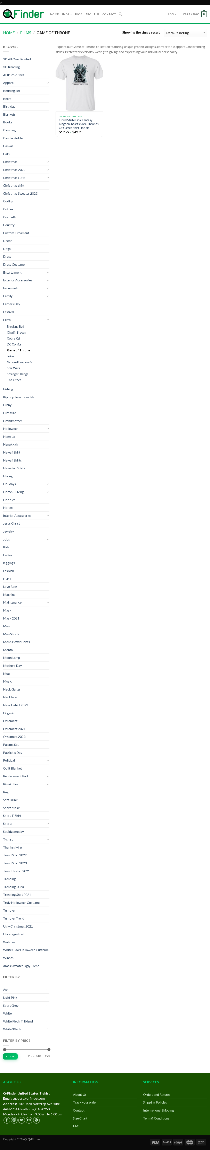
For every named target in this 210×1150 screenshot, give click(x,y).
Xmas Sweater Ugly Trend (21, 966)
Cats (6, 154)
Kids (6, 547)
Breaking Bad (15, 326)
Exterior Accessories (17, 280)
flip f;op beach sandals (18, 397)
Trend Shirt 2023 (15, 863)
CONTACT (109, 14)
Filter (10, 1056)
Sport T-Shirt (12, 815)
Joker (10, 356)
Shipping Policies (155, 1102)
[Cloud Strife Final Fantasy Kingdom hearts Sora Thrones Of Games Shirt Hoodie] (79, 83)
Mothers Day (12, 665)
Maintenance (12, 602)
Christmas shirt (13, 185)
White (7, 1013)
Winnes (8, 958)
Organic (9, 713)
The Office (14, 380)
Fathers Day (11, 304)
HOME (54, 14)
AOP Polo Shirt (13, 75)
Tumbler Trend (13, 918)
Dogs (7, 249)
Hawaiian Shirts (14, 468)
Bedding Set (11, 91)
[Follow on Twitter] (21, 1120)
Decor (7, 241)
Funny (7, 405)
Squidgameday (13, 831)
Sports (7, 823)
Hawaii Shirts (12, 460)
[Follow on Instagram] (14, 1120)
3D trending (11, 67)
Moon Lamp (11, 657)
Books (7, 122)
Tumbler (9, 910)
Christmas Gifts (14, 177)
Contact (78, 1110)
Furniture (9, 413)
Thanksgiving (12, 847)
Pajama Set (11, 744)
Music (7, 681)
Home (9, 32)
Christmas (10, 162)
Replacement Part (15, 776)
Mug (6, 673)
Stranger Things (17, 374)
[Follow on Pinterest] (36, 1120)
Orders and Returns (156, 1094)
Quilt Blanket (12, 768)
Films (25, 32)
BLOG (79, 14)
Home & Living (13, 492)
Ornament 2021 (14, 729)
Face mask (10, 288)
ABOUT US (92, 14)
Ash (5, 989)
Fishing (8, 389)
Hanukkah (10, 444)
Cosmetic (10, 217)
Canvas (8, 146)
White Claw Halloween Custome (26, 950)
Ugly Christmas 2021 (18, 926)
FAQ (76, 1126)
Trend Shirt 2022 (15, 855)
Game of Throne (18, 350)
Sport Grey (10, 1005)
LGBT (7, 579)
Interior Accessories (17, 515)
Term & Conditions (156, 1118)
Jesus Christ (11, 523)
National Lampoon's (19, 362)
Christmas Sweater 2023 (20, 193)
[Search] (120, 14)
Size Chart (80, 1118)
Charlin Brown (16, 332)
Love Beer (10, 586)
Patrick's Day (12, 752)
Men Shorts (11, 634)
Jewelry (8, 531)
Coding (8, 201)
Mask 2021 (11, 618)
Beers (7, 98)
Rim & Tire (10, 784)
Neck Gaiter (12, 689)
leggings (9, 563)
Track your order (85, 1102)
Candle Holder (13, 138)
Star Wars (13, 368)
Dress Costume (14, 264)
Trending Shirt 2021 (17, 894)
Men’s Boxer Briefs (16, 642)
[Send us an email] (29, 1120)
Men (6, 626)
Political (9, 760)
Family (8, 296)
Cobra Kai (13, 338)
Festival (8, 312)
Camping (9, 130)
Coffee (8, 209)
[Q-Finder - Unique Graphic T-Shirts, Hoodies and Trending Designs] (23, 14)
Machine (9, 594)
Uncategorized (13, 934)
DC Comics (14, 344)
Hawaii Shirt (11, 452)
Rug (6, 792)
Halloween (10, 428)
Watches (9, 942)
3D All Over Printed (17, 59)
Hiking (8, 476)
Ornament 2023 (14, 736)
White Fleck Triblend (18, 1021)
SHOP (65, 14)
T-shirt (8, 839)
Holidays (9, 484)
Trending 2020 (13, 887)
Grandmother (12, 421)
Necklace (10, 697)
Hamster (9, 436)
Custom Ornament (16, 233)
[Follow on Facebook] (6, 1120)
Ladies (7, 555)
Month (8, 650)
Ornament (10, 721)
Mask (7, 610)
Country (9, 225)
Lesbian (8, 571)
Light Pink (10, 997)
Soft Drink (10, 800)
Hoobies (9, 500)
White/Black (12, 1029)
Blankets (9, 114)
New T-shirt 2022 (15, 705)
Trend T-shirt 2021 (16, 871)
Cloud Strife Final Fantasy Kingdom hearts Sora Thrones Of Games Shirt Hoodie (79, 123)
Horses (8, 507)
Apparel (8, 83)
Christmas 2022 (14, 170)
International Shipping (158, 1110)
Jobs (6, 539)
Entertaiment (12, 272)
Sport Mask (11, 808)
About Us (80, 1094)
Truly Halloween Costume (21, 902)
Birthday (9, 106)
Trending (9, 879)
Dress (7, 256)
